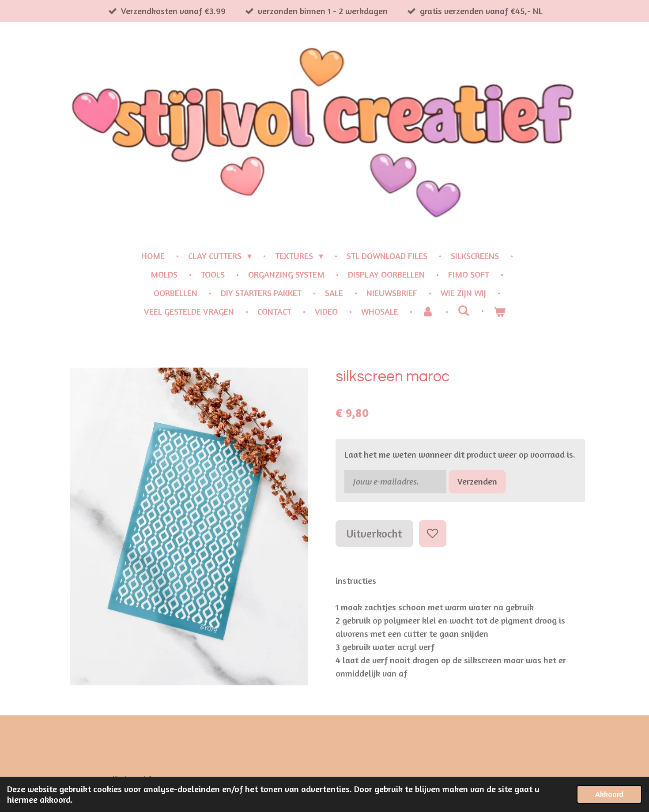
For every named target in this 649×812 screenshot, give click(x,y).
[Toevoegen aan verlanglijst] (433, 534)
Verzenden (477, 481)
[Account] (428, 311)
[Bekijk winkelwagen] (499, 311)
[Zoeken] (463, 310)
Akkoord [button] (609, 794)
